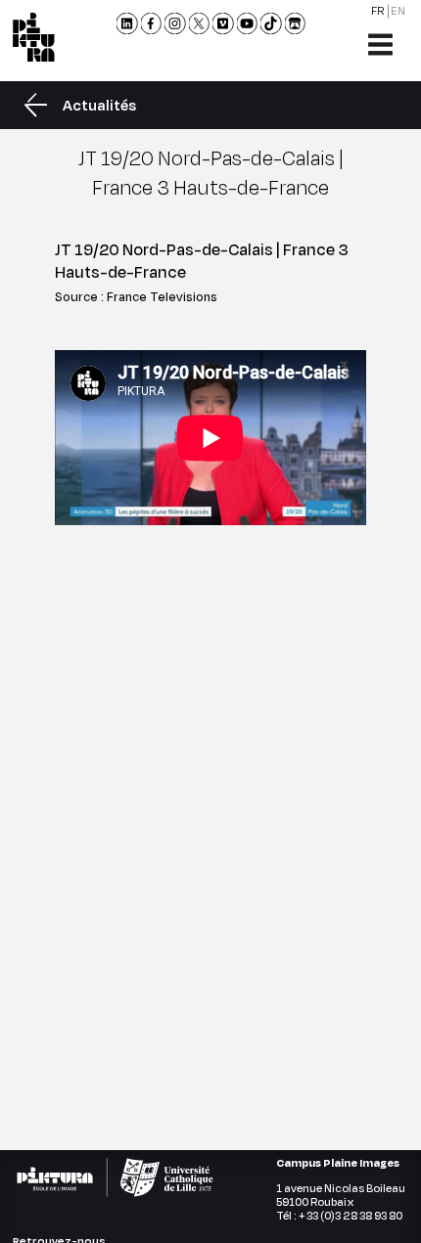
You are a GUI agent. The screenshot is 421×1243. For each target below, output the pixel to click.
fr (378, 11)
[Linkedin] (127, 23)
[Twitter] (199, 23)
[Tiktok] (271, 23)
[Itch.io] (294, 23)
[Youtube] (246, 23)
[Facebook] (151, 23)
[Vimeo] (223, 23)
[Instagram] (175, 23)
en (398, 11)
